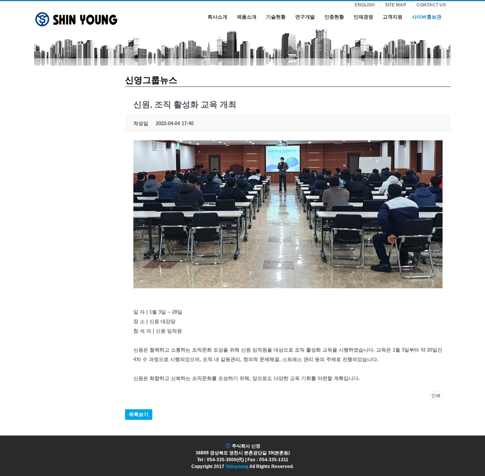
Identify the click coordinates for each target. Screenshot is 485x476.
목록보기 (139, 414)
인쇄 (435, 395)
